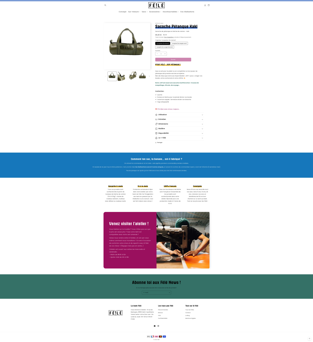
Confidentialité (162, 318)
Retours (160, 312)
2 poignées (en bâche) (162, 43)
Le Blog (187, 315)
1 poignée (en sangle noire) (179, 43)
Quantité (157, 50)
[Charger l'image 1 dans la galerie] (112, 76)
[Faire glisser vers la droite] (149, 76)
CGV (159, 315)
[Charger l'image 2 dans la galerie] (122, 76)
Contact (188, 312)
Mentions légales (190, 318)
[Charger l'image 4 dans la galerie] (142, 76)
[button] (105, 5)
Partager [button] (159, 142)
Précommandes (163, 310)
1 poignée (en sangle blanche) (164, 47)
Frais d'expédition (169, 37)
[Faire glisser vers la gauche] (105, 76)
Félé (158, 339)
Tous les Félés (189, 310)
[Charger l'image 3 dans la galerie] (132, 76)
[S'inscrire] (169, 293)
